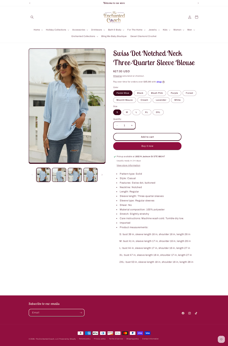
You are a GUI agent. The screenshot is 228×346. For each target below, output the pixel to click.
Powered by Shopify (67, 339)
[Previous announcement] (29, 3)
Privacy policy (100, 339)
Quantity (117, 119)
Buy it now (147, 146)
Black (140, 93)
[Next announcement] (198, 3)
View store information (128, 165)
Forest (189, 93)
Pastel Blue (122, 93)
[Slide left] (32, 174)
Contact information (150, 339)
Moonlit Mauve (124, 100)
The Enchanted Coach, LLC (47, 339)
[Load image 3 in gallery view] (75, 175)
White (177, 100)
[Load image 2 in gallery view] (59, 175)
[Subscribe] (80, 312)
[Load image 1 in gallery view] (43, 175)
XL (146, 112)
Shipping (117, 76)
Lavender (161, 100)
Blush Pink (157, 93)
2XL (158, 112)
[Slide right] (102, 174)
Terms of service (116, 339)
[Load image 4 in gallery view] (90, 175)
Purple (174, 93)
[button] (32, 17)
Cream (144, 100)
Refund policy (85, 339)
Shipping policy (132, 339)
